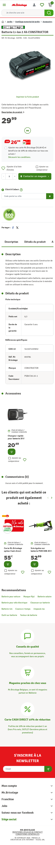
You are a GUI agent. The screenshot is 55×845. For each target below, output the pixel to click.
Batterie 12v (7, 609)
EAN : (25, 38)
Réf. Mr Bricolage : (9, 38)
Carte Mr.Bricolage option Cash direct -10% (13, 551)
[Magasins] (27, 672)
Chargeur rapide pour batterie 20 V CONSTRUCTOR (16, 439)
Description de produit (12, 112)
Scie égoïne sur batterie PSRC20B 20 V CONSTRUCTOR (41, 551)
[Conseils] (27, 636)
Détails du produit (35, 242)
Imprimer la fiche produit (27, 97)
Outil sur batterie (9, 615)
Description (11, 242)
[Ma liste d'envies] (42, 4)
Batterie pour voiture (11, 596)
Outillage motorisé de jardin (27, 22)
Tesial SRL (40, 840)
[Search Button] (48, 13)
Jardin (9, 22)
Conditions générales (27, 834)
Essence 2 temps (22, 609)
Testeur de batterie (28, 615)
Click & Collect (12, 189)
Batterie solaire (44, 596)
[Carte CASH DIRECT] (27, 708)
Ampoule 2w (39, 609)
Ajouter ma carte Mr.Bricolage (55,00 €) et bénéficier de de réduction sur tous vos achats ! (28, 150)
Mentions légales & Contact (27, 832)
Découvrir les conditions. (19, 157)
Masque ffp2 (29, 596)
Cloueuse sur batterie (40, 602)
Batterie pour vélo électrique (14, 602)
